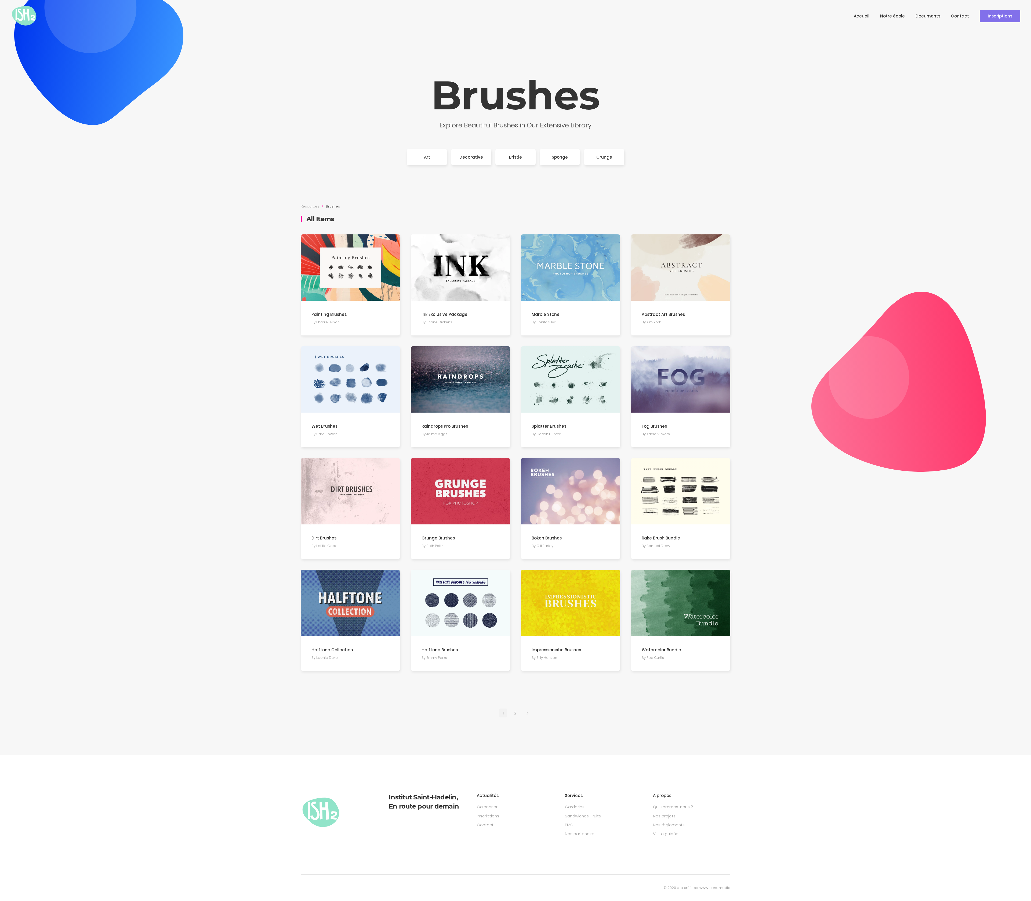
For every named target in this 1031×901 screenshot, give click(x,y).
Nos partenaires (581, 833)
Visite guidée (665, 833)
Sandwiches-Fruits (583, 816)
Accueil (861, 16)
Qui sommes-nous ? (673, 807)
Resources (310, 206)
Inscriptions (1000, 16)
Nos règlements (669, 825)
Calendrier (487, 807)
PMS (569, 825)
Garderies (575, 807)
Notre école (892, 16)
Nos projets (664, 816)
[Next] (527, 713)
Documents (928, 16)
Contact (960, 16)
